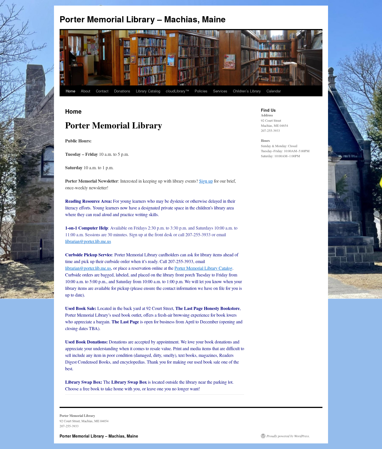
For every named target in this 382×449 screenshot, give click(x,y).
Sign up (206, 181)
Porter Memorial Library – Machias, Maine (143, 19)
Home (70, 91)
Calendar (274, 91)
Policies (201, 91)
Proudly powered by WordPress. (288, 436)
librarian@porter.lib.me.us (88, 241)
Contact (102, 91)
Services (220, 91)
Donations (122, 91)
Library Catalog (148, 91)
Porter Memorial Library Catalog (203, 268)
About (85, 91)
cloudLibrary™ (177, 91)
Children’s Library (247, 91)
